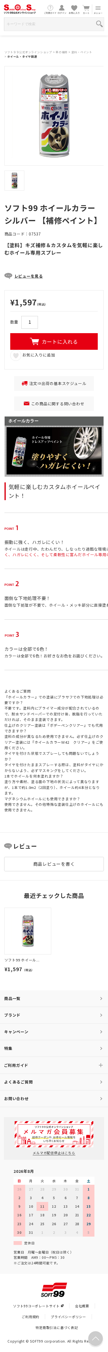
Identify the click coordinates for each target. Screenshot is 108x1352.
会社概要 (82, 1305)
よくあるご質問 (18, 1082)
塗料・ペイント (81, 52)
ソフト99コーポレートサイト (36, 1305)
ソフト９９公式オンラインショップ (28, 52)
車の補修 (62, 52)
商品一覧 (12, 998)
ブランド (12, 1015)
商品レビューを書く (54, 863)
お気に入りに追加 (38, 355)
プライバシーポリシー (68, 1316)
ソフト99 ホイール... (22, 960)
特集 (8, 1048)
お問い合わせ (16, 1098)
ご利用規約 (30, 1316)
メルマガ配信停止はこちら (54, 1152)
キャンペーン (16, 1031)
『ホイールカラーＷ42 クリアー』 (61, 742)
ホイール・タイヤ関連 (22, 56)
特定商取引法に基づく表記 (56, 1327)
